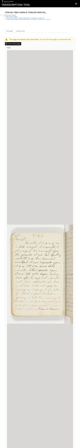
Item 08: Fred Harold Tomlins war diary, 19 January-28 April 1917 (25, 18)
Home (2, 15)
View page (10, 31)
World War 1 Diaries (11, 16)
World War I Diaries (10, 15)
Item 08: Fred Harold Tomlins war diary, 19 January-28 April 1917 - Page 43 (29, 19)
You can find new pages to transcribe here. (55, 39)
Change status (20, 31)
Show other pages (14, 44)
